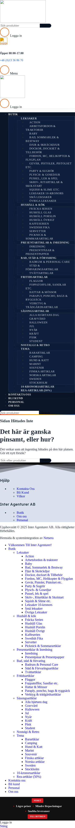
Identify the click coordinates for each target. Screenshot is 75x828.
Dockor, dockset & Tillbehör (43, 150)
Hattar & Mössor (43, 292)
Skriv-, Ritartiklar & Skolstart (44, 184)
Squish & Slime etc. (44, 189)
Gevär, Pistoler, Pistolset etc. (49, 165)
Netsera (49, 538)
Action (34, 122)
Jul (31, 326)
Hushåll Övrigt (42, 219)
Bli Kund (23, 492)
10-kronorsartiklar (37, 386)
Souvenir (36, 367)
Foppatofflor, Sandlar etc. (46, 286)
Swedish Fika (39, 227)
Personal (22, 520)
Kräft (34, 333)
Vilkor (21, 496)
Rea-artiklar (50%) (36, 390)
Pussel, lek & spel (43, 178)
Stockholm (38, 382)
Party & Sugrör (41, 170)
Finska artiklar (42, 371)
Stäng (4, 826)
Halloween (38, 322)
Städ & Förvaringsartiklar (42, 267)
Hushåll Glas (40, 212)
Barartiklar (39, 352)
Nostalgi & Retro (35, 345)
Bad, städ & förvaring (38, 257)
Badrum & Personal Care (49, 261)
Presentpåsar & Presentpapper (40, 252)
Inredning (37, 246)
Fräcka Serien (40, 208)
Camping (36, 356)
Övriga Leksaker (42, 200)
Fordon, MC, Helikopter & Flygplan (48, 157)
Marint (35, 364)
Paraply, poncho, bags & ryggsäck (47, 297)
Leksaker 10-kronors (46, 193)
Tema (25, 348)
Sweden (35, 378)
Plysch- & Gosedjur (44, 174)
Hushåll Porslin (42, 216)
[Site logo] (23, 21)
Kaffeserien (39, 223)
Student (36, 341)
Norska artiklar (42, 375)
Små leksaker (40, 197)
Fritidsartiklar (34, 277)
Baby (33, 133)
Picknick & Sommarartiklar (39, 236)
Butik (20, 512)
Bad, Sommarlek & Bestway (42, 139)
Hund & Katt (39, 360)
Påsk (33, 337)
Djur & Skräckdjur (44, 144)
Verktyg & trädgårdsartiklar (42, 305)
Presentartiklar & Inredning (45, 242)
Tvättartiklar (41, 273)
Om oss (22, 516)
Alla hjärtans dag (44, 315)
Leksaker (29, 118)
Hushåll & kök (33, 204)
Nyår (33, 329)
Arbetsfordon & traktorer (41, 128)
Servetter (37, 231)
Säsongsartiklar (35, 311)
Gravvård (37, 318)
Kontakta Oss (26, 488)
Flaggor (36, 281)
